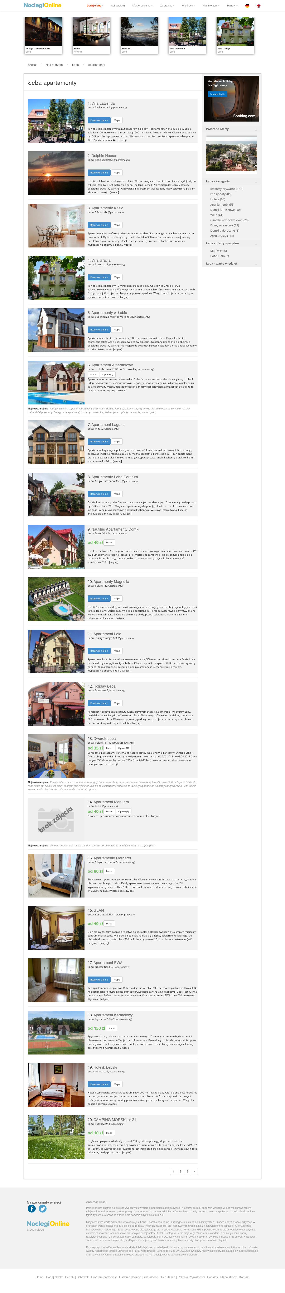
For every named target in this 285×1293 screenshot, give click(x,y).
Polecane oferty (217, 129)
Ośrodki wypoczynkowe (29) (229, 220)
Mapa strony (228, 1277)
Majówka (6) (218, 251)
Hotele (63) (217, 199)
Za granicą (166, 5)
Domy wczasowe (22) (224, 225)
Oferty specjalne (141, 5)
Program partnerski (104, 1277)
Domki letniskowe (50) (225, 210)
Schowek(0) (118, 5)
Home (40, 1277)
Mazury (231, 5)
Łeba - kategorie (218, 181)
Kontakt (244, 1277)
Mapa (117, 120)
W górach (187, 5)
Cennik (69, 1277)
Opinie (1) (107, 374)
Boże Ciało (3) (219, 256)
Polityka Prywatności (191, 1277)
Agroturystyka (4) (222, 236)
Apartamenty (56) (222, 204)
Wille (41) (216, 215)
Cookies (212, 1277)
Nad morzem (210, 5)
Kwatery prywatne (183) (226, 189)
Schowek (83, 1277)
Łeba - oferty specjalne (222, 243)
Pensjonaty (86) (220, 194)
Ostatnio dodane (130, 1277)
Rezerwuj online (99, 120)
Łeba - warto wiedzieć (221, 263)
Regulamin (168, 1277)
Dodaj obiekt (54, 1277)
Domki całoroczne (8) (224, 230)
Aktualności (151, 1277)
